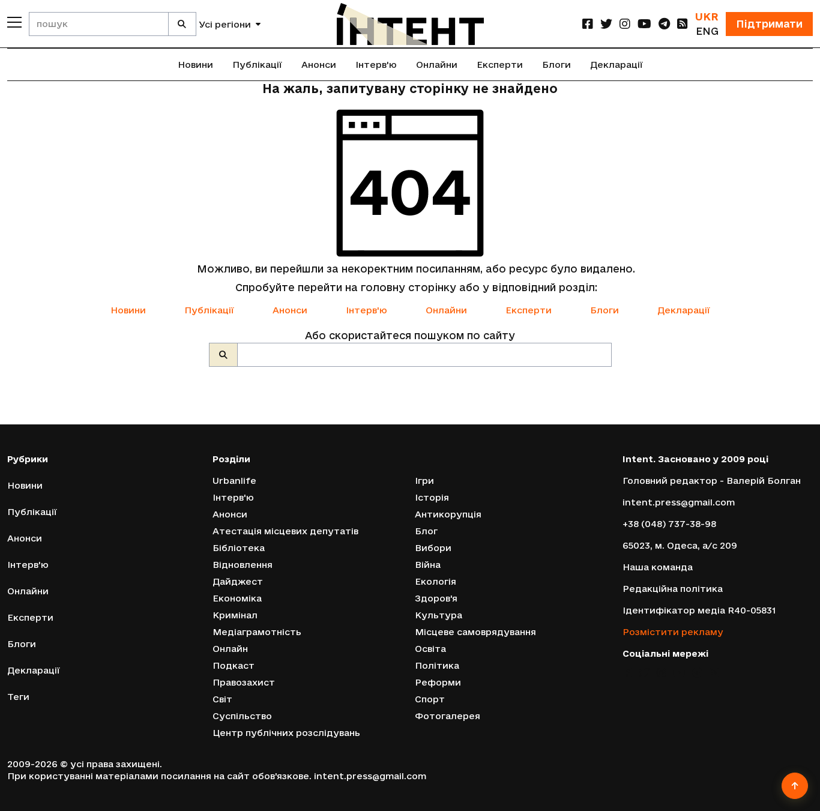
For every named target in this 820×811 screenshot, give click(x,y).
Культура (438, 615)
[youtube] (644, 23)
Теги (18, 697)
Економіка (237, 598)
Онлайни (436, 64)
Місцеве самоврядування (475, 632)
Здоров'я (436, 598)
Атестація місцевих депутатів (285, 531)
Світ (222, 699)
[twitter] (606, 23)
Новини (195, 64)
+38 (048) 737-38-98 (669, 524)
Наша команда (658, 567)
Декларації (616, 64)
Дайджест (238, 581)
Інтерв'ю (376, 64)
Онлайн (230, 649)
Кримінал (235, 615)
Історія (432, 497)
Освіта (430, 649)
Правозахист (244, 682)
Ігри (424, 480)
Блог (426, 531)
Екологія (435, 581)
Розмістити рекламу (673, 632)
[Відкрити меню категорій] (14, 22)
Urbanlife (234, 480)
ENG (707, 31)
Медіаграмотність (257, 632)
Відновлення (243, 564)
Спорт (430, 699)
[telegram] (664, 23)
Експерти (500, 64)
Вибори (433, 548)
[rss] (682, 23)
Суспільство (242, 716)
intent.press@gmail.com (679, 502)
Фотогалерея (447, 716)
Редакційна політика (673, 588)
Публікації (257, 64)
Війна (428, 564)
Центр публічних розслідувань (286, 733)
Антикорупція (448, 514)
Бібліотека (239, 548)
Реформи (438, 682)
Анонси (318, 64)
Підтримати (769, 23)
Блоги (556, 64)
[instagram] (625, 23)
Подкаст (234, 665)
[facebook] (587, 23)
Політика (437, 665)
